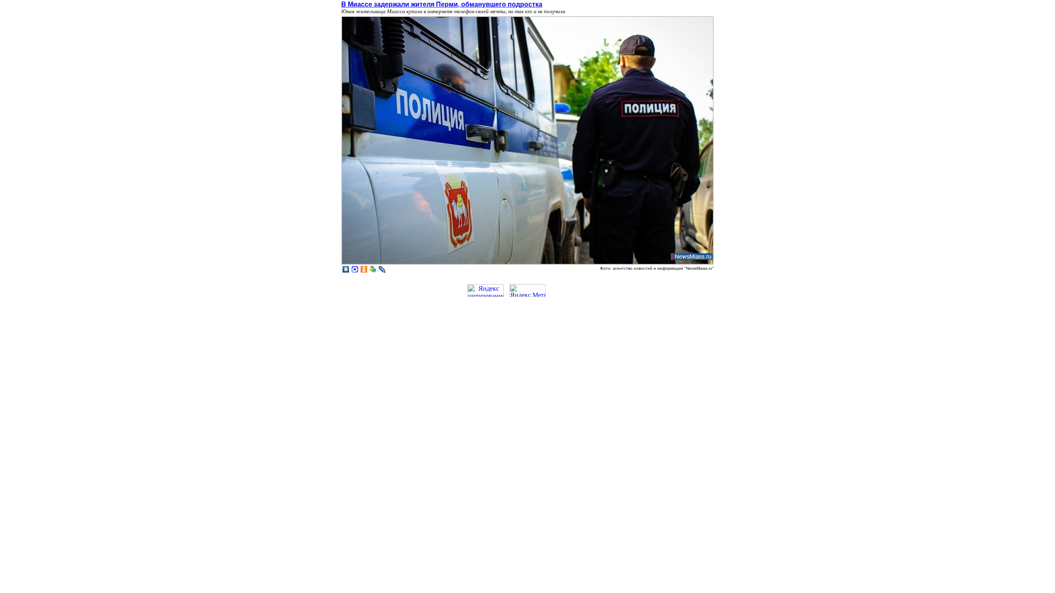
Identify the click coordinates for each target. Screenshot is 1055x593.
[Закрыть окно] (527, 263)
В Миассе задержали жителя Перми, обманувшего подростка (441, 4)
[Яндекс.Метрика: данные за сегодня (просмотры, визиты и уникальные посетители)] (527, 290)
